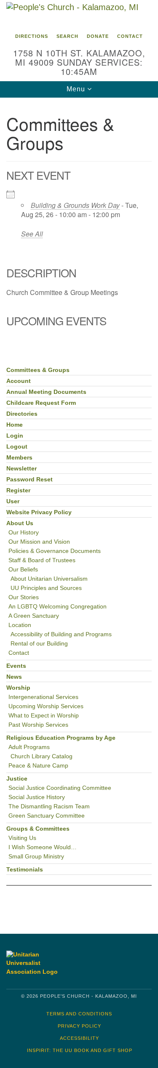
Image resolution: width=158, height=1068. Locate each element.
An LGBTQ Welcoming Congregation (57, 606)
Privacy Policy (79, 1025)
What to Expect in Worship (43, 715)
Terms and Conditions (79, 1013)
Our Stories (23, 597)
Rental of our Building (39, 643)
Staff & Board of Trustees (41, 560)
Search (67, 36)
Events (16, 666)
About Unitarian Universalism (49, 579)
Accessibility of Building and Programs (61, 634)
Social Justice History (36, 797)
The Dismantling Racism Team (49, 806)
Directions (31, 36)
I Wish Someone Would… (42, 847)
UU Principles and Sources (46, 588)
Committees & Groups (38, 370)
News (14, 677)
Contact (130, 36)
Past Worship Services (38, 725)
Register (18, 490)
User (12, 501)
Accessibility (79, 1038)
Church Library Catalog (41, 756)
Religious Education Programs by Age (60, 738)
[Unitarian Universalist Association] (40, 963)
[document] (79, 509)
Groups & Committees (38, 829)
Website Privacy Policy (39, 512)
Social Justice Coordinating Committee (59, 788)
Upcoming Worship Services (45, 706)
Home (14, 425)
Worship (18, 688)
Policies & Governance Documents (54, 551)
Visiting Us (22, 838)
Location (19, 625)
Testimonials (24, 869)
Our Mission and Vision (39, 542)
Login (14, 436)
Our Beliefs (23, 569)
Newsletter (21, 468)
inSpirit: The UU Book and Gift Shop (79, 1050)
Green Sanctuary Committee (46, 816)
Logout (16, 447)
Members (19, 457)
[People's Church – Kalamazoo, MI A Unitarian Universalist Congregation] (79, 14)
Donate (98, 36)
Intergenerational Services (43, 697)
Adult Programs (29, 747)
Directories (21, 414)
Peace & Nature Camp (38, 765)
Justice (16, 779)
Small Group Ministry (36, 856)
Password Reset (29, 479)
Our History (23, 532)
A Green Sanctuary (33, 616)
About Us (19, 523)
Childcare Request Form (41, 403)
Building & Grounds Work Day (75, 205)
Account (18, 381)
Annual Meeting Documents (46, 392)
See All (32, 234)
